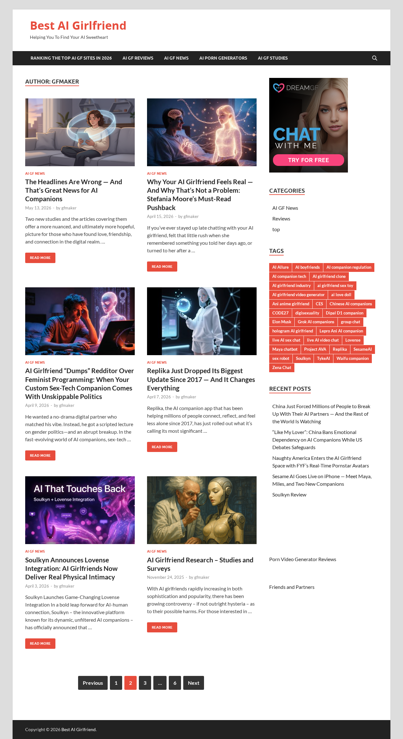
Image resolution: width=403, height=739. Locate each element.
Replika (340, 349)
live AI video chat (323, 340)
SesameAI (363, 349)
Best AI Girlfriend (78, 25)
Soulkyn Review (289, 494)
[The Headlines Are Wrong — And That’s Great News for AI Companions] (80, 132)
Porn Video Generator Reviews (302, 559)
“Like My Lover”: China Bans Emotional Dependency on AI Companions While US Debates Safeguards (317, 439)
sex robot (280, 358)
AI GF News (176, 58)
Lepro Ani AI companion (341, 330)
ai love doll (341, 294)
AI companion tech (289, 276)
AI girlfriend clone (329, 276)
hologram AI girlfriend (292, 330)
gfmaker (69, 207)
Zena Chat (281, 367)
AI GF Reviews (137, 58)
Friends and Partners (292, 587)
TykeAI (323, 358)
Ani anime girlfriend (290, 303)
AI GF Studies (273, 58)
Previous (93, 683)
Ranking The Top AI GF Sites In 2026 (71, 58)
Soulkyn (303, 358)
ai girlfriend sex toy (335, 285)
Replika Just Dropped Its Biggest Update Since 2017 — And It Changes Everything (201, 379)
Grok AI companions (316, 321)
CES (319, 303)
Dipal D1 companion (344, 312)
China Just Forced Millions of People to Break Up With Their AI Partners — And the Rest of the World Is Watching (321, 413)
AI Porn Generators (223, 58)
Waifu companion (353, 358)
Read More (38, 256)
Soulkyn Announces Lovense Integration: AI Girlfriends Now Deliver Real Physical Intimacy (71, 568)
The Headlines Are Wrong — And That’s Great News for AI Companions (73, 190)
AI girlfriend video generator (298, 294)
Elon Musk (281, 321)
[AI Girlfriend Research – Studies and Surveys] (202, 510)
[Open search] (374, 58)
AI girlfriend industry (291, 285)
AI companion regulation (348, 267)
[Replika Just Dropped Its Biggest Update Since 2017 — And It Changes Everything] (202, 321)
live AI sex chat (286, 340)
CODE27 (280, 312)
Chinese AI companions (351, 303)
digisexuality (307, 312)
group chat (350, 321)
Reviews (281, 218)
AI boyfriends (307, 267)
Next (193, 683)
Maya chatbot (285, 349)
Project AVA (315, 349)
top (276, 229)
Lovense (352, 340)
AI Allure (280, 267)
